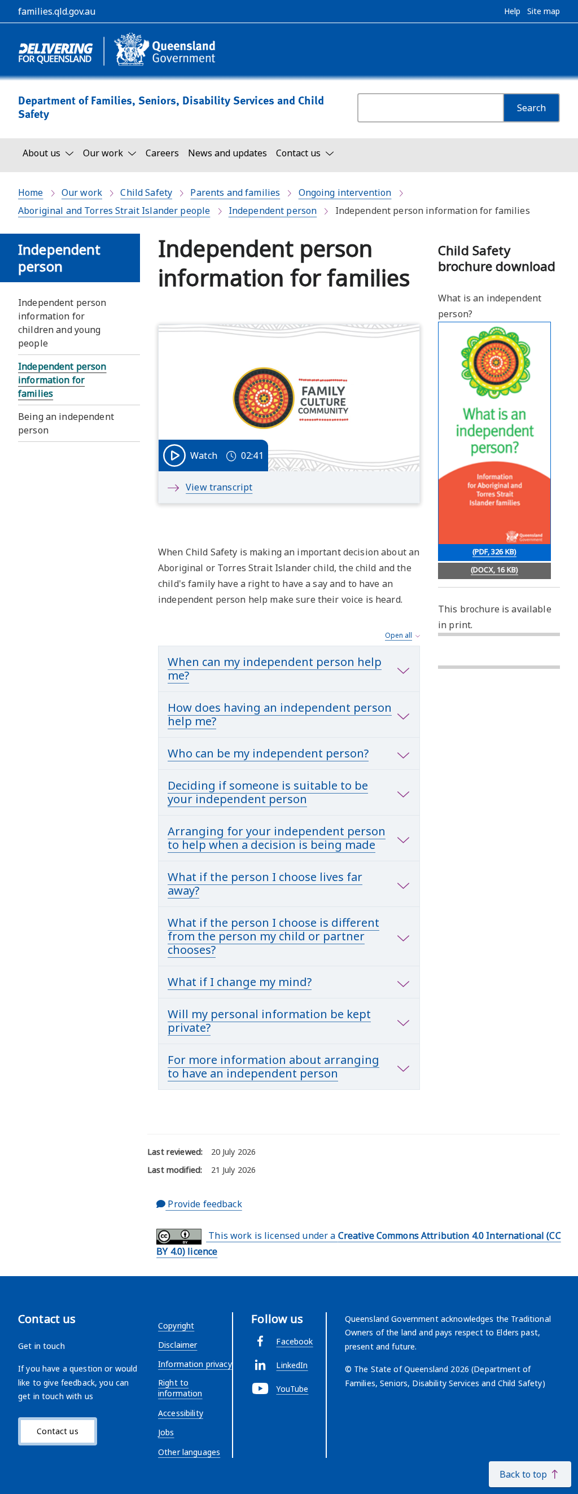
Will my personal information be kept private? (269, 1020)
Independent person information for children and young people (62, 322)
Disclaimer (177, 1344)
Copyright (176, 1325)
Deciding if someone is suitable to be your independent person (268, 792)
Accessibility (180, 1413)
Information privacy (195, 1364)
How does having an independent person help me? (280, 714)
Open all (398, 635)
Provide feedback (203, 1204)
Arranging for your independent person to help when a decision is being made (277, 837)
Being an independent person (66, 423)
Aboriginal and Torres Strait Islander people (114, 210)
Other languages (189, 1452)
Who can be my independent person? (268, 753)
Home (30, 192)
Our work (82, 192)
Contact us (57, 1431)
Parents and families (235, 192)
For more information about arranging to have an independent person (273, 1066)
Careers (162, 153)
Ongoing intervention (345, 192)
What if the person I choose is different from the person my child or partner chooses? (273, 936)
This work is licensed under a (358, 1243)
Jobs (166, 1432)
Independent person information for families (62, 380)
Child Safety (146, 192)
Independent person (273, 210)
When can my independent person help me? (275, 668)
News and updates (227, 153)
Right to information (180, 1388)
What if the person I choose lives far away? (265, 883)
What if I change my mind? (240, 981)
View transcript (219, 487)
